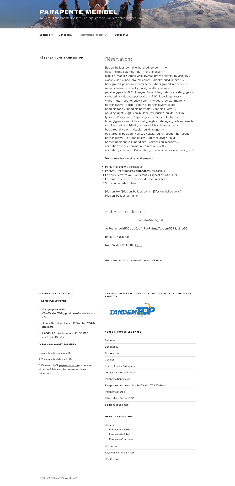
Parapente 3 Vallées (120, 429)
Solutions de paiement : (117, 404)
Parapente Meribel (79, 12)
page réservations (69, 365)
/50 (185, 228)
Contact (109, 359)
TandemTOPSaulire (170, 228)
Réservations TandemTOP (93, 34)
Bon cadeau (65, 34)
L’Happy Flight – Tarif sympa (120, 366)
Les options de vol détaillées (120, 372)
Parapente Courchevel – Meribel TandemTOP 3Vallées (135, 385)
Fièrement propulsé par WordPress (58, 477)
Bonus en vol (122, 34)
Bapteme (44, 34)
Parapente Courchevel (117, 378)
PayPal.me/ (151, 228)
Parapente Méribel (115, 391)
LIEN (138, 245)
